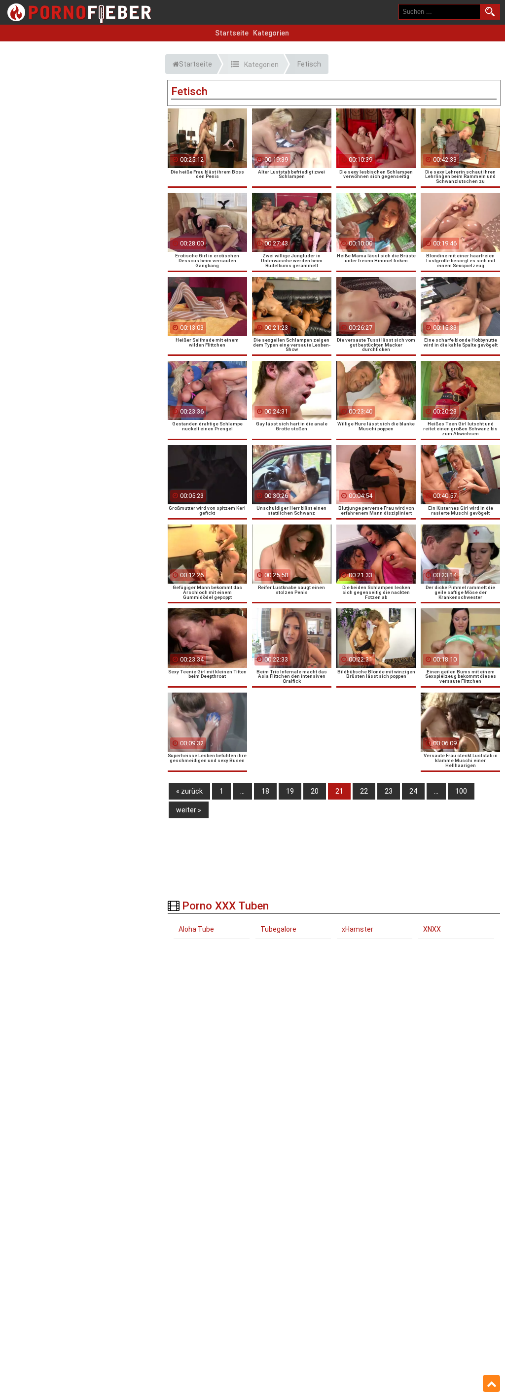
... (242, 791)
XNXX (432, 929)
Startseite (232, 33)
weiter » (188, 810)
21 (339, 791)
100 (461, 791)
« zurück (189, 791)
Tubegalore (278, 929)
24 (413, 791)
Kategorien (271, 33)
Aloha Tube (196, 929)
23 (389, 791)
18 (265, 791)
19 (290, 791)
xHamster (357, 929)
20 (315, 791)
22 (364, 791)
